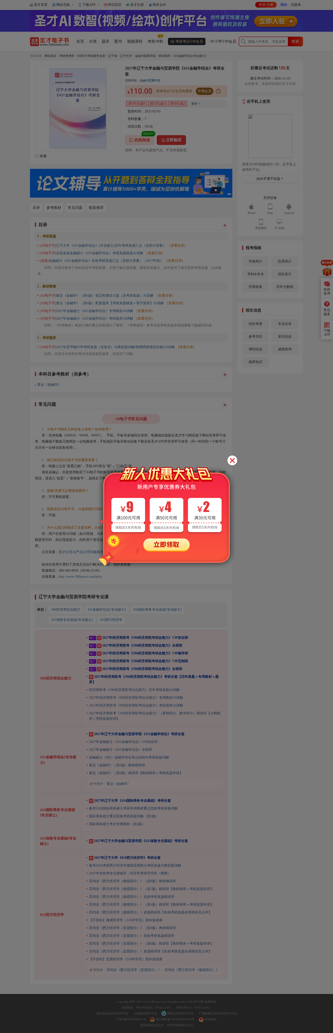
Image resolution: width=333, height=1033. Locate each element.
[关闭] (232, 460)
